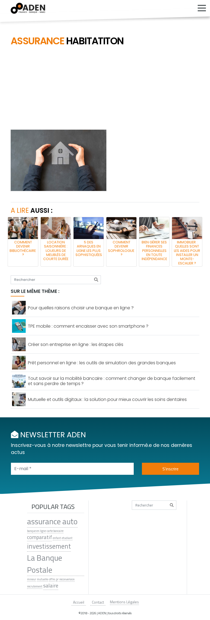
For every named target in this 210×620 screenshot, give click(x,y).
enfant (57, 538)
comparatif (39, 537)
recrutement (34, 586)
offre (52, 579)
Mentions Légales (124, 602)
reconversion (67, 579)
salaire (50, 585)
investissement (49, 546)
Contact (98, 602)
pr (57, 579)
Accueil (78, 602)
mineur (31, 579)
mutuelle (42, 579)
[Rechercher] (96, 279)
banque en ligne (36, 531)
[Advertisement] (105, 88)
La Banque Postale (44, 564)
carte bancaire (55, 531)
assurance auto (52, 521)
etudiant (67, 538)
